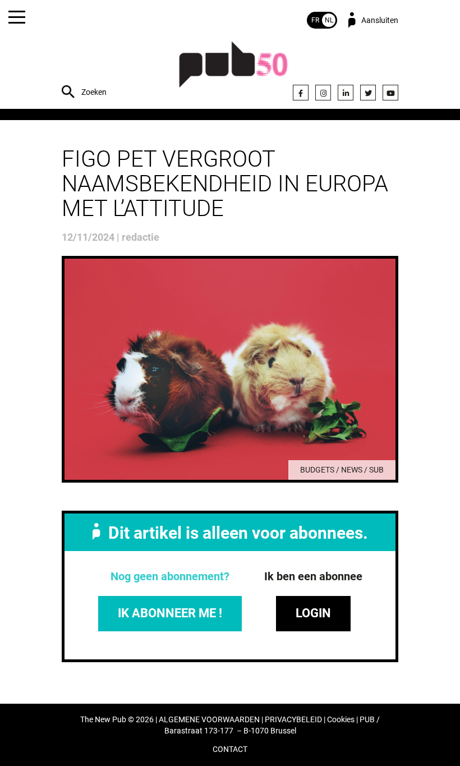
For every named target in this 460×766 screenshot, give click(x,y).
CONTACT (230, 749)
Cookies (341, 719)
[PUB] (233, 70)
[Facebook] (301, 92)
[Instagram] (323, 92)
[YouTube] (390, 92)
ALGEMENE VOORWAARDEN (209, 719)
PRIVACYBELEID (293, 719)
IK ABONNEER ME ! (170, 613)
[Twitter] (368, 92)
